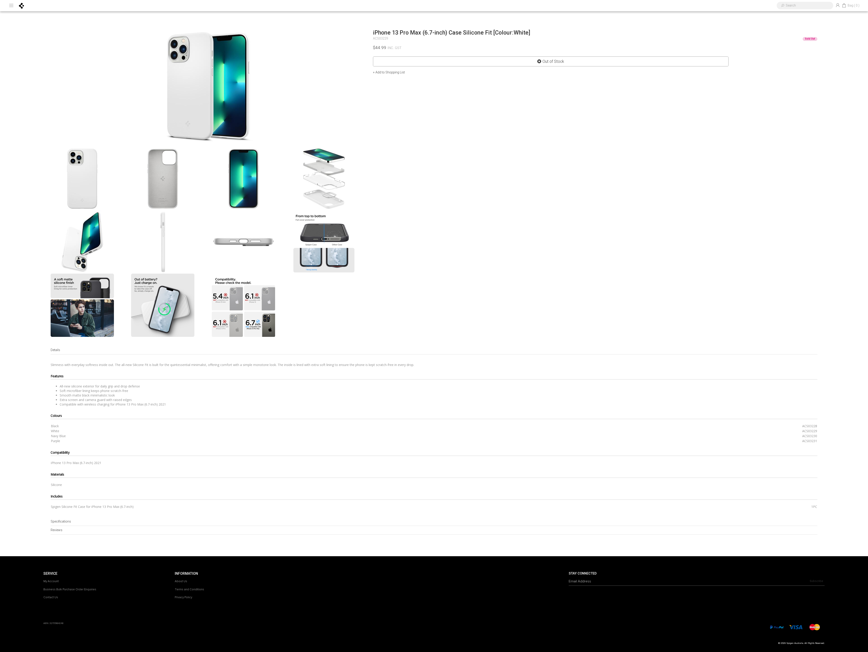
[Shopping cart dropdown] (844, 5)
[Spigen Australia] (22, 5)
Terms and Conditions (189, 589)
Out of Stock (553, 61)
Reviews (56, 530)
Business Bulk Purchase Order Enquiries (69, 589)
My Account (51, 581)
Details (55, 350)
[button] (389, 72)
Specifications (61, 521)
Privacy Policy (183, 597)
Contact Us (50, 597)
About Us (181, 581)
